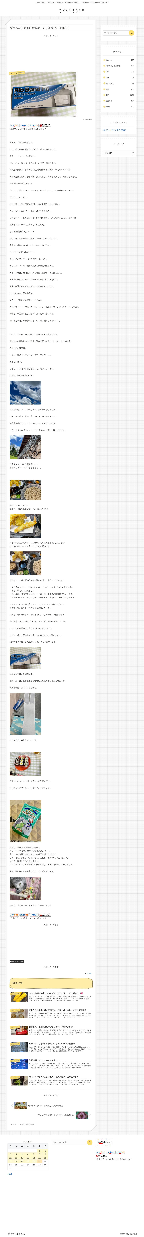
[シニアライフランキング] (45, 125)
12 (22, 1158)
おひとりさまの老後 (17, 961)
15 (39, 1158)
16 (45, 1158)
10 (10, 1158)
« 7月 (9, 1174)
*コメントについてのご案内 (114, 130)
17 (10, 1161)
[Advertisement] (51, 52)
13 (28, 1158)
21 (34, 1161)
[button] (131, 33)
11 (16, 1158)
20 (28, 1161)
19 (22, 1161)
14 (34, 1158)
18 (16, 1161)
